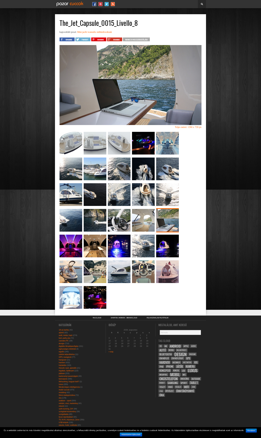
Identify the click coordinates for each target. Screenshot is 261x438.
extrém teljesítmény (67, 354)
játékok (62, 373)
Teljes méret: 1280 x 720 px (188, 127)
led (183, 370)
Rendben (251, 431)
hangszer (62, 360)
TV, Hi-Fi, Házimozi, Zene (69, 420)
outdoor (196, 378)
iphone (169, 366)
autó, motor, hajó (65, 335)
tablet (194, 382)
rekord (61, 406)
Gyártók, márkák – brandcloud (124, 318)
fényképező (164, 358)
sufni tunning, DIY (66, 409)
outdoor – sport (65, 401)
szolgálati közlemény (67, 411)
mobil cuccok (64, 390)
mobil (175, 374)
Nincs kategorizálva (67, 395)
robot (162, 382)
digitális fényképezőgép (68, 346)
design (61, 343)
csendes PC (64, 341)
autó (163, 350)
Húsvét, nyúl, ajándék (67, 368)
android (175, 346)
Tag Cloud (97, 318)
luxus (61, 384)
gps (188, 358)
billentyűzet (181, 350)
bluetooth (166, 354)
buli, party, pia (64, 338)
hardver (62, 362)
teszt (162, 387)
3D (161, 346)
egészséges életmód (67, 349)
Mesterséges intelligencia (69, 387)
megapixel (163, 374)
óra (60, 398)
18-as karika (64, 330)
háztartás (62, 365)
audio (193, 346)
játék (179, 366)
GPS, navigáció (65, 357)
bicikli (171, 350)
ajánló (61, 333)
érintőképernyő (185, 391)
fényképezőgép (177, 358)
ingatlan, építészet (66, 371)
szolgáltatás (64, 414)
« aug (111, 352)
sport (184, 382)
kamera (190, 366)
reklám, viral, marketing (68, 403)
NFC (184, 374)
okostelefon (169, 378)
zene (193, 387)
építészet (170, 390)
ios (195, 362)
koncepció (63, 379)
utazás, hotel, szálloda (68, 425)
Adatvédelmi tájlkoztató (130, 434)
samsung (173, 382)
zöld (161, 391)
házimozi (176, 362)
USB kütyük (63, 422)
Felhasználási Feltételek (158, 318)
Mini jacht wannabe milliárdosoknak (94, 31)
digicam (192, 354)
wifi (186, 387)
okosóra (184, 378)
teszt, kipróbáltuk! (66, 417)
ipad (161, 366)
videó (170, 386)
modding (62, 392)
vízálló (178, 387)
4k (165, 346)
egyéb (61, 352)
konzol (176, 370)
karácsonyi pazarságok (68, 376)
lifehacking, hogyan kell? (69, 382)
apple (186, 346)
